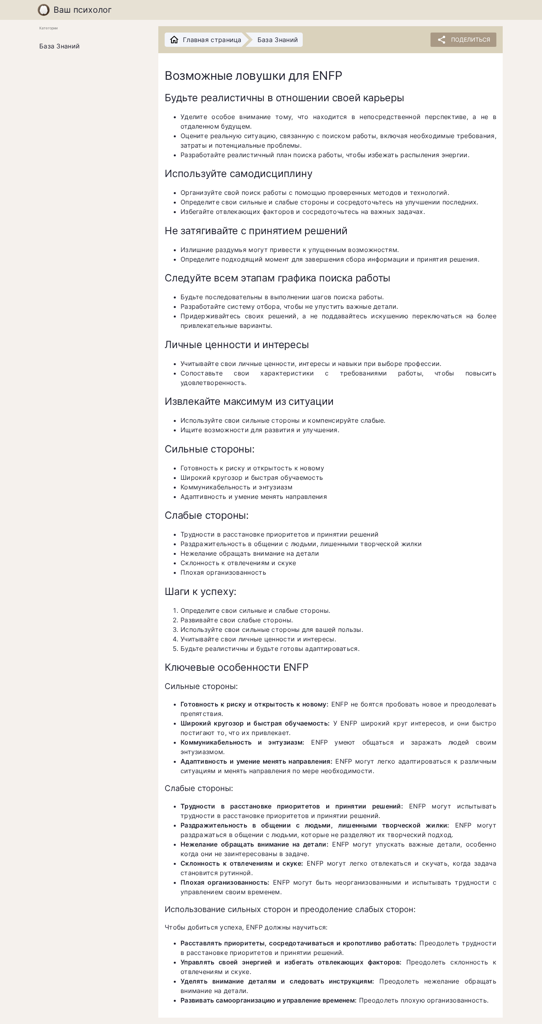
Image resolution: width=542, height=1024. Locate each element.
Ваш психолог (83, 10)
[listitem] (92, 46)
